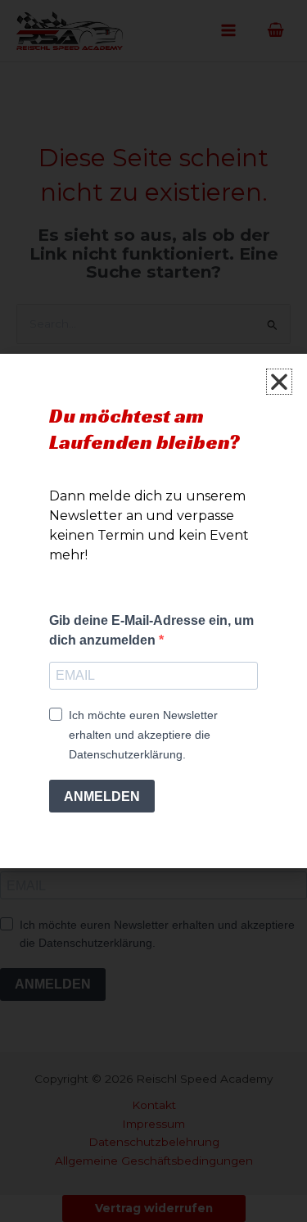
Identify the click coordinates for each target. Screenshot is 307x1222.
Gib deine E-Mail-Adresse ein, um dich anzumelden (151, 630)
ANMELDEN (102, 796)
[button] (279, 381)
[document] (153, 611)
